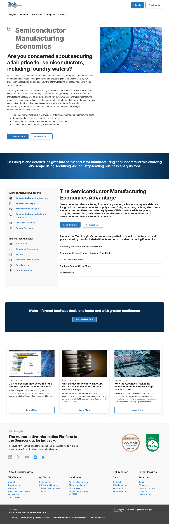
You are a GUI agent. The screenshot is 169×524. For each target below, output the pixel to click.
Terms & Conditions (42, 518)
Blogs (141, 482)
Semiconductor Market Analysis (32, 198)
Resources (37, 14)
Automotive (21, 244)
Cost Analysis (75, 488)
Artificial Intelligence (48, 485)
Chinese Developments (49, 488)
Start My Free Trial (84, 319)
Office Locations (119, 485)
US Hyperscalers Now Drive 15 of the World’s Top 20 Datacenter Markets (30, 385)
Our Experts (13, 494)
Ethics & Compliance (97, 518)
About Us (12, 482)
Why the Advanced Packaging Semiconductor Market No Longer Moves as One (134, 386)
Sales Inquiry (118, 488)
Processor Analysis (25, 223)
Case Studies (145, 494)
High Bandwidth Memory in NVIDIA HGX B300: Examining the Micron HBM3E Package (82, 386)
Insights (12, 14)
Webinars (143, 485)
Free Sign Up (154, 5)
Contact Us (117, 482)
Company (50, 14)
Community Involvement (19, 491)
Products (24, 14)
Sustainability (45, 482)
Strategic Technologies (27, 260)
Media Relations (119, 491)
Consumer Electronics (27, 249)
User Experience (24, 270)
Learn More (31, 410)
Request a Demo (41, 136)
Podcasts (143, 491)
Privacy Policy (26, 518)
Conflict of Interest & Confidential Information (70, 518)
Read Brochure (70, 225)
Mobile (19, 254)
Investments (14, 485)
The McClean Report (26, 203)
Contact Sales (92, 225)
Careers (62, 14)
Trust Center (14, 497)
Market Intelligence (78, 485)
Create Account (18, 136)
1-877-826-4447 (15, 510)
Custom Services (24, 228)
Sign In (138, 5)
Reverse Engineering (78, 482)
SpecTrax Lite (22, 265)
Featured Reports (147, 488)
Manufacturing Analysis (27, 209)
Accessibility (13, 518)
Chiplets (42, 491)
